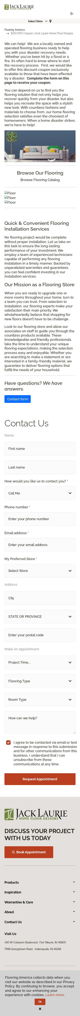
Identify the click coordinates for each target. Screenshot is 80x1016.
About (9, 912)
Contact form (17, 399)
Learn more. (55, 995)
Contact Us (13, 922)
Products (11, 882)
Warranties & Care (18, 902)
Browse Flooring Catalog (40, 180)
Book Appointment (31, 852)
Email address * (16, 533)
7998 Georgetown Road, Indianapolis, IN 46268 (32, 949)
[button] (38, 21)
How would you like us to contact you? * (36, 481)
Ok (40, 1001)
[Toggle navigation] (72, 13)
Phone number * (17, 507)
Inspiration (12, 892)
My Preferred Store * (20, 559)
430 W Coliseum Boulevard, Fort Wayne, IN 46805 (35, 942)
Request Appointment (40, 779)
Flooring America (14, 29)
